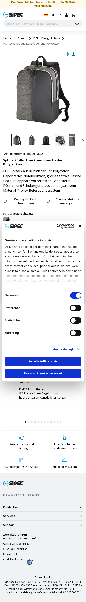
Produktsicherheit (13, 559)
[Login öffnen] (66, 14)
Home (7, 38)
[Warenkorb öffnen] (73, 14)
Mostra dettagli (63, 349)
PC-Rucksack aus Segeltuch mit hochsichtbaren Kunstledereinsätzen (42, 395)
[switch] (75, 308)
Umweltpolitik (11, 554)
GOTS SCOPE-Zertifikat (16, 543)
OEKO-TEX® (29, 538)
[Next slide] (82, 140)
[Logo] (13, 15)
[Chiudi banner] (80, 226)
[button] (53, 15)
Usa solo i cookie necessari (43, 373)
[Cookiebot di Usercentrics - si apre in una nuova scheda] (56, 226)
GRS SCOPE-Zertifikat (15, 549)
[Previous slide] (3, 140)
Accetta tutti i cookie (43, 361)
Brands (22, 38)
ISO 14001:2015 (12, 538)
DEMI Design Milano (46, 38)
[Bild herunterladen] (73, 54)
